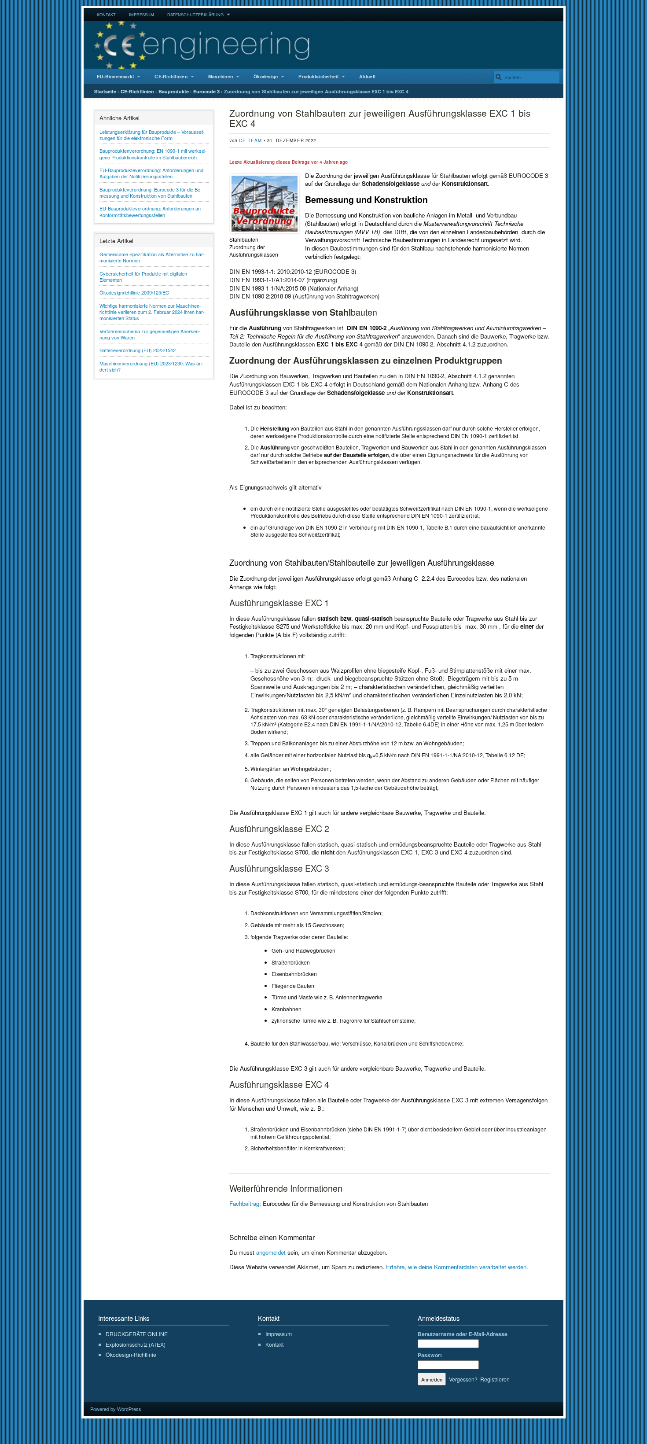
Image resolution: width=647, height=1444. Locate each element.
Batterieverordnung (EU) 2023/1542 (137, 350)
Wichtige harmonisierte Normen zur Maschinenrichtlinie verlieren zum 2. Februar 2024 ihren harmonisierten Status (152, 312)
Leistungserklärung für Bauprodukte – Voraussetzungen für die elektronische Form (152, 134)
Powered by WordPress (115, 1408)
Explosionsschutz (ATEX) (135, 1344)
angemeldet (271, 1252)
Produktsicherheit (318, 76)
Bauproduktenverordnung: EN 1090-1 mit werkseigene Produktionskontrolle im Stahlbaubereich (153, 153)
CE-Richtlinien (170, 76)
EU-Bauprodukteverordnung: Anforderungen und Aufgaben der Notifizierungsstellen (151, 173)
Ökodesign (266, 76)
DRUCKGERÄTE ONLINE (137, 1333)
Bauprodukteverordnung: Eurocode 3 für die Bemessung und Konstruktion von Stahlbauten (150, 192)
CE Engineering (323, 45)
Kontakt (106, 14)
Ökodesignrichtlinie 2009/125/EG (134, 292)
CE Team (250, 140)
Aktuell (367, 76)
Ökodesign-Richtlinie (131, 1355)
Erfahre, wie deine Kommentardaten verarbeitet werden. (457, 1267)
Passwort (430, 1355)
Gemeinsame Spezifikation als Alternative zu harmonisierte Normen (152, 257)
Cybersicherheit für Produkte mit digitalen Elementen (143, 276)
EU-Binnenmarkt (115, 76)
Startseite (105, 91)
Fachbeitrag (244, 1203)
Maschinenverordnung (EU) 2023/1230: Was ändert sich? (151, 366)
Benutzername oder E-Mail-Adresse (462, 1334)
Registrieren (495, 1379)
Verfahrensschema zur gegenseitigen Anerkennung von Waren (149, 334)
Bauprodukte (173, 91)
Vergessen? (463, 1379)
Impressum (141, 14)
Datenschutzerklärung (195, 14)
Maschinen (220, 76)
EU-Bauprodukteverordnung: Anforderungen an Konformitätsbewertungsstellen (150, 211)
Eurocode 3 (206, 91)
